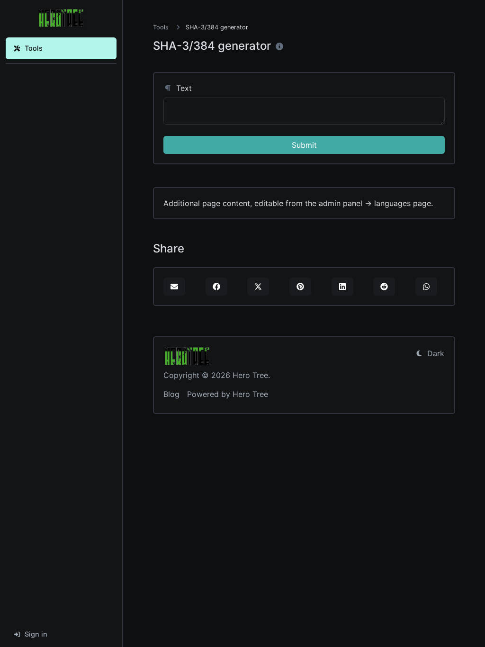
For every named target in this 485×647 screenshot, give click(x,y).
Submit (304, 145)
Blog (171, 394)
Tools (34, 48)
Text (183, 88)
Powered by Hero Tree (227, 394)
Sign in (36, 634)
